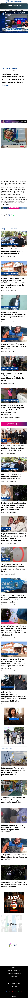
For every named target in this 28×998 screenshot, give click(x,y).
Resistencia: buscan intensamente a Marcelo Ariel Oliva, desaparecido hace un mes (14, 315)
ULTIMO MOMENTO (8, 687)
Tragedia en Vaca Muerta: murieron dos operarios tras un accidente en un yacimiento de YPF (13, 771)
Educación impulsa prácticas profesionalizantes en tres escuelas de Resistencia (13, 448)
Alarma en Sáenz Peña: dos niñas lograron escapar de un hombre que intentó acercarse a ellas (13, 598)
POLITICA (5, 621)
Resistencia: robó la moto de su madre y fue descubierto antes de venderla (14, 884)
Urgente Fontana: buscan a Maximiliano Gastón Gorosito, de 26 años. (14, 346)
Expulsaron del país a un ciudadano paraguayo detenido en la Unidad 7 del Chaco (12, 377)
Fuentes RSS (14, 976)
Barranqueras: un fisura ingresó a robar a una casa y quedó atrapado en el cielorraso (13, 828)
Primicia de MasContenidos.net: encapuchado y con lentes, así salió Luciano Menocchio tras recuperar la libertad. (13, 696)
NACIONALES (6, 528)
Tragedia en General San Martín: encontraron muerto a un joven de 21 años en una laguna (13, 568)
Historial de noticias (14, 970)
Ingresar (14, 979)
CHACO (4, 440)
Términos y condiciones (14, 973)
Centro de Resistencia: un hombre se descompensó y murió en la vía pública (13, 800)
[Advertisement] (14, 49)
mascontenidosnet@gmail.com (14, 987)
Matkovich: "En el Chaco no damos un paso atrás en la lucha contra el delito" (12, 251)
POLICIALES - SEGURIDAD (10, 68)
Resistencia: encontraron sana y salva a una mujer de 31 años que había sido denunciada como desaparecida (14, 409)
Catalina (6, 85)
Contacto (14, 967)
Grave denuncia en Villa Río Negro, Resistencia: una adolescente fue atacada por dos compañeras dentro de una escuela (13, 283)
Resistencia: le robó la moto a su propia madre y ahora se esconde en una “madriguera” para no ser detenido (13, 506)
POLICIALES (5, 498)
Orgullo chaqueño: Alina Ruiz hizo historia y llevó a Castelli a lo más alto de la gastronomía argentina (13, 537)
